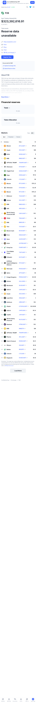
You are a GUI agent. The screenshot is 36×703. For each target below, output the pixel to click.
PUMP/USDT (22, 247)
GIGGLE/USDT (23, 171)
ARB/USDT (22, 302)
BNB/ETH (21, 328)
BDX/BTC (21, 349)
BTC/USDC (22, 183)
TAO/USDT (22, 196)
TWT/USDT (22, 252)
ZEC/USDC (22, 293)
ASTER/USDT (23, 243)
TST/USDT (22, 226)
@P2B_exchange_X (9, 52)
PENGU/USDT (23, 277)
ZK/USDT (21, 345)
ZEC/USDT (22, 150)
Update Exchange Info (10, 65)
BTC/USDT (22, 146)
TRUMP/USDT (23, 162)
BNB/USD (21, 222)
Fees (5, 44)
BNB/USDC (22, 204)
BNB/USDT (22, 158)
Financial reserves (10, 102)
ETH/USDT (22, 166)
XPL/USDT (22, 337)
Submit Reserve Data (9, 68)
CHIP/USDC (22, 310)
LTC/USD (21, 353)
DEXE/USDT (22, 154)
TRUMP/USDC (23, 332)
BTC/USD (21, 191)
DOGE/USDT (22, 357)
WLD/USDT (22, 285)
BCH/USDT (22, 230)
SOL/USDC (22, 281)
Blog (5, 47)
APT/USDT (22, 273)
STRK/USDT (22, 324)
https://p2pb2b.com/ (10, 42)
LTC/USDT (22, 179)
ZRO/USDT (22, 298)
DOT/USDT (22, 257)
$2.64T (8, 7)
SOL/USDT (22, 200)
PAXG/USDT (22, 268)
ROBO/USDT (22, 341)
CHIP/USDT (22, 289)
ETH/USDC (22, 187)
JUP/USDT (22, 314)
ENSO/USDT (22, 235)
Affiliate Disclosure (9, 365)
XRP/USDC (22, 208)
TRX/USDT (22, 218)
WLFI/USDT (22, 319)
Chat (5, 50)
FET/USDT (22, 263)
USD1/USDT (22, 213)
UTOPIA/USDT (23, 306)
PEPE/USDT (22, 175)
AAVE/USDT (22, 239)
